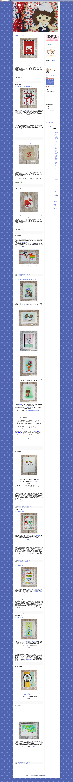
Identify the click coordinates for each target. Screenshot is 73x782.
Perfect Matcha (40, 478)
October (56, 183)
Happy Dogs (17, 305)
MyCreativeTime (37, 535)
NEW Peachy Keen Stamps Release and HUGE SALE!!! (28, 279)
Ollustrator (38, 775)
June (56, 191)
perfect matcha (30, 507)
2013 (55, 205)
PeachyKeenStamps (31, 303)
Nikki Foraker (53, 69)
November (56, 134)
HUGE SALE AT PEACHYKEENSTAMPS (33, 410)
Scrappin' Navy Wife (28, 4)
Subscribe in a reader (49, 122)
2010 (55, 209)
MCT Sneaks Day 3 (19, 565)
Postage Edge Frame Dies (22, 59)
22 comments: (28, 137)
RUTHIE (35, 481)
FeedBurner (54, 111)
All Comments (49, 118)
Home (29, 765)
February (56, 196)
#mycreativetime (29, 553)
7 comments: (28, 560)
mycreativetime (19, 275)
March (56, 195)
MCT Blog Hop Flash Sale (21, 707)
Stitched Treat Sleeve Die (25, 165)
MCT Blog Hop (18, 237)
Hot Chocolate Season (26, 110)
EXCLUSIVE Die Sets (23, 242)
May (55, 192)
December (56, 132)
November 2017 (23, 303)
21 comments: (29, 762)
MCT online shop (26, 246)
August (56, 187)
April (55, 194)
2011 (55, 208)
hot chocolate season (20, 561)
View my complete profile (50, 75)
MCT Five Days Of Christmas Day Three (24, 86)
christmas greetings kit (20, 763)
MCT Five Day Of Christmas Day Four (24, 35)
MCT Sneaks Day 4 (19, 511)
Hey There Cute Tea (25, 478)
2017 (55, 131)
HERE (32, 408)
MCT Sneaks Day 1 (19, 668)
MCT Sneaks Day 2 (19, 617)
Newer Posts (17, 765)
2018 (55, 129)
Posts (48, 116)
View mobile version (29, 767)
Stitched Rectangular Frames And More (36, 59)
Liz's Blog (29, 477)
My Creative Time (31, 243)
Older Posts (41, 765)
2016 (55, 201)
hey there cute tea (20, 507)
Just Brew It (27, 641)
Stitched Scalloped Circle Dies (29, 694)
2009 (55, 211)
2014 (55, 204)
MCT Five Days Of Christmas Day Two (24, 143)
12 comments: (28, 274)
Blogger (45, 775)
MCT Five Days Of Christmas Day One (24, 190)
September (56, 185)
